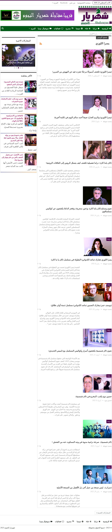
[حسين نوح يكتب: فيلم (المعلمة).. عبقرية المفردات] (30, 103)
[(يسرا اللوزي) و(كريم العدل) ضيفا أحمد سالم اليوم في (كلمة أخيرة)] (97, 104)
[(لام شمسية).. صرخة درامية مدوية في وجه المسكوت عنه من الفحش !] (97, 429)
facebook (63, 3)
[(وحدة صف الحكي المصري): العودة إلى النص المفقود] (30, 86)
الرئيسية (105, 29)
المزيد (55, 3)
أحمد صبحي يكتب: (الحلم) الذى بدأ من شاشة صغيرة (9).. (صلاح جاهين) (19, 61)
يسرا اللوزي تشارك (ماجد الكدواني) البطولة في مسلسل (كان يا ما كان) (81, 260)
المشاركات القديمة (103, 513)
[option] (18, 55)
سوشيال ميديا (43, 29)
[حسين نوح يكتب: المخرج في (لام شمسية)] (97, 383)
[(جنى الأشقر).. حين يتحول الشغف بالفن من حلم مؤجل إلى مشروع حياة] (30, 159)
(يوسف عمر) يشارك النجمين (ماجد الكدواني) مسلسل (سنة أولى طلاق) (81, 305)
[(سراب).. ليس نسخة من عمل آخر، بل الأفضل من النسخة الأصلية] (97, 474)
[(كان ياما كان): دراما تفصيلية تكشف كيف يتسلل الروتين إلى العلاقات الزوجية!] (97, 150)
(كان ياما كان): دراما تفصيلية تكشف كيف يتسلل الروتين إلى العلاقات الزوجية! (79, 163)
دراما (95, 29)
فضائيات (57, 29)
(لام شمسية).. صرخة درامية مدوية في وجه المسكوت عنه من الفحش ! (82, 442)
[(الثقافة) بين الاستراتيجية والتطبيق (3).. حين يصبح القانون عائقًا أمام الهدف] (30, 120)
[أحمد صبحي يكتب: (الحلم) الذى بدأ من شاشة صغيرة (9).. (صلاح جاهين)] (18, 55)
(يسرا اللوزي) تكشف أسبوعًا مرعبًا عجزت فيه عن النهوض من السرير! (82, 72)
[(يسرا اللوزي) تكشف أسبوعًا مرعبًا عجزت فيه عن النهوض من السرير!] (97, 59)
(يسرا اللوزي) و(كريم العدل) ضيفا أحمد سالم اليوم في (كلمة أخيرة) (83, 117)
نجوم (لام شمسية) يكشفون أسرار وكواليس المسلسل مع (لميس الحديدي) (80, 351)
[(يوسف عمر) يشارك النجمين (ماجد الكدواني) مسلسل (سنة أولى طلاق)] (97, 292)
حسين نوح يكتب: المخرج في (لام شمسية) (94, 396)
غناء (86, 29)
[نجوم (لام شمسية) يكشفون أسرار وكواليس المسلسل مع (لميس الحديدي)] (97, 338)
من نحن (72, 3)
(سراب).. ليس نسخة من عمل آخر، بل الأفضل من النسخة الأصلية (84, 488)
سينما (78, 29)
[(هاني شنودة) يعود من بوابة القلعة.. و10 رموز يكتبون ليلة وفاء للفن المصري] (30, 140)
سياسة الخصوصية (83, 3)
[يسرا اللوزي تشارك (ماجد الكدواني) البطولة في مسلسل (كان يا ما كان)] (97, 246)
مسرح (68, 29)
